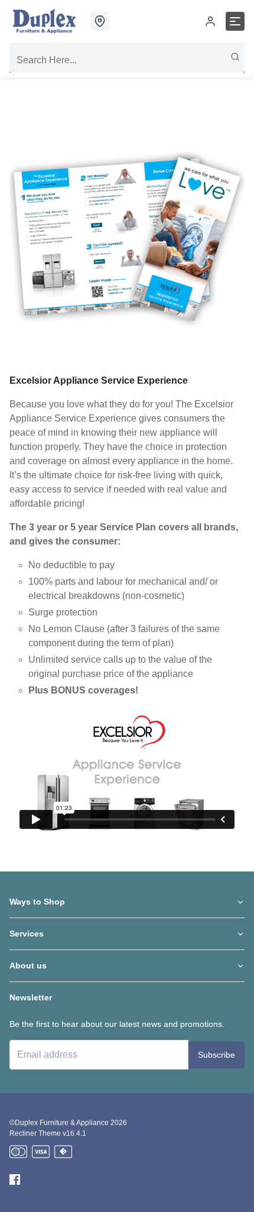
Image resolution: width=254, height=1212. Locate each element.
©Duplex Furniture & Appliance (59, 1123)
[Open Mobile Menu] (235, 21)
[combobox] (127, 60)
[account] (210, 21)
